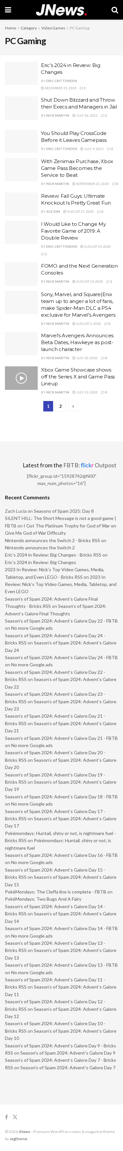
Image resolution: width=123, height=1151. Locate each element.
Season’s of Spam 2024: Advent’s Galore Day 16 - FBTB (61, 855)
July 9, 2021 (93, 149)
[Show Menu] (8, 10)
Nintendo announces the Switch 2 (40, 547)
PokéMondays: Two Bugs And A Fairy (43, 899)
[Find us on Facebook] (6, 1117)
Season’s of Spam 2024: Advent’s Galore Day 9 (67, 1053)
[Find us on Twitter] (15, 1117)
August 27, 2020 (80, 211)
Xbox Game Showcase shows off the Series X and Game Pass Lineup (78, 377)
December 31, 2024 (60, 88)
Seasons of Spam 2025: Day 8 (64, 511)
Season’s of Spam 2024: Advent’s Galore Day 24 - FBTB (61, 657)
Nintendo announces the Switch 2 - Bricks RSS (52, 540)
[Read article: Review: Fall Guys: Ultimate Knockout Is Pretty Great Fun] (21, 204)
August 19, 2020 (97, 246)
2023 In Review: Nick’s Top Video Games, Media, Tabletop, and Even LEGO (60, 584)
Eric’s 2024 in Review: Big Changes (40, 562)
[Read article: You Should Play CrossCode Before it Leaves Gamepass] (21, 141)
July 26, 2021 (86, 115)
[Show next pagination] (73, 406)
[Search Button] (115, 10)
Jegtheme (18, 1138)
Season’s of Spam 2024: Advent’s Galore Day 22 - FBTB (61, 621)
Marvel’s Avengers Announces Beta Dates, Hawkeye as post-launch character (77, 342)
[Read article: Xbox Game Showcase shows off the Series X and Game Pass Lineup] (21, 378)
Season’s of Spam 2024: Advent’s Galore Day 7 (67, 1067)
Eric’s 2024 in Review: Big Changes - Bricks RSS (53, 555)
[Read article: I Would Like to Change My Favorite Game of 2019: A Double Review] (21, 232)
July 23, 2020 (86, 392)
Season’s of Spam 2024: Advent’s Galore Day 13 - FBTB (61, 965)
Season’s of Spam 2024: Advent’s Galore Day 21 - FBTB (61, 738)
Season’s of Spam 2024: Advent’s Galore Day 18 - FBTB (61, 796)
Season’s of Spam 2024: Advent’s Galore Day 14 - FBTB (61, 928)
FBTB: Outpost (89, 465)
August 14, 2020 (89, 281)
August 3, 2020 (88, 323)
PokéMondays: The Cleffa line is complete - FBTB (55, 891)
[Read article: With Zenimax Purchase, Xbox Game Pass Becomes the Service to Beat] (21, 169)
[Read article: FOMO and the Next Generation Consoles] (21, 274)
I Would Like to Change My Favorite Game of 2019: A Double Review (73, 231)
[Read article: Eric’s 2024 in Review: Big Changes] (21, 73)
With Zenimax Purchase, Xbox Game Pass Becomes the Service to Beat (77, 168)
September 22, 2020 (92, 184)
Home (10, 27)
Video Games (53, 27)
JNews (25, 1131)
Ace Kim (53, 211)
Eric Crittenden (61, 81)
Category (29, 27)
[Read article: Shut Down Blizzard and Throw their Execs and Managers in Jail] (21, 108)
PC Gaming (79, 27)
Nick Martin (57, 115)
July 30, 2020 (86, 358)
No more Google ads (32, 628)
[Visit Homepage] (61, 10)
